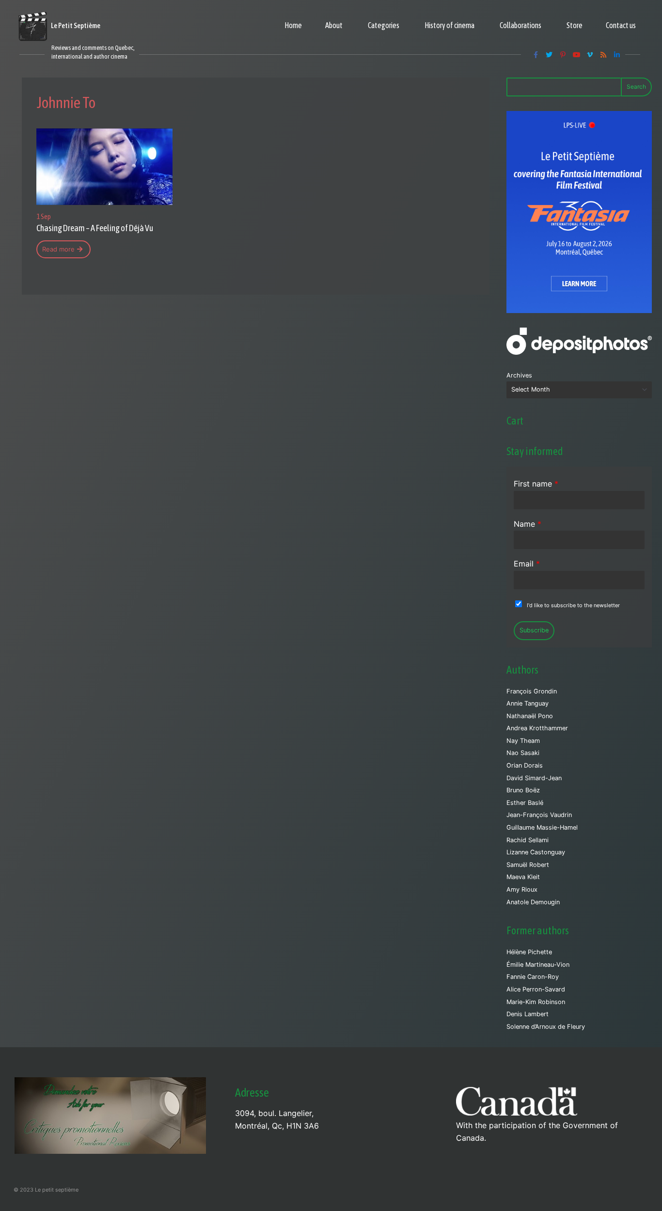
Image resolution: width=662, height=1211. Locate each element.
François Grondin (531, 691)
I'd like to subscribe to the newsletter (573, 605)
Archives (519, 375)
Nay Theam (523, 740)
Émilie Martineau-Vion (537, 964)
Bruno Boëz (523, 790)
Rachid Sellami (527, 840)
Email (527, 563)
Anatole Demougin (533, 902)
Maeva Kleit (523, 877)
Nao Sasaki (522, 752)
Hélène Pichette (529, 952)
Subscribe (534, 630)
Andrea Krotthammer (537, 728)
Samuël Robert (527, 864)
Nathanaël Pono (529, 716)
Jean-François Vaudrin (539, 814)
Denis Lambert (527, 1014)
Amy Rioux (521, 889)
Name (527, 524)
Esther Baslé (524, 802)
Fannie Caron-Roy (532, 976)
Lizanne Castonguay (535, 852)
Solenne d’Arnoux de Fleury (545, 1026)
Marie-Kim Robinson (535, 1002)
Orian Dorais (524, 765)
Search (636, 86)
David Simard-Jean (534, 778)
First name (536, 483)
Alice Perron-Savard (535, 989)
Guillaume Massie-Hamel (542, 827)
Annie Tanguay (527, 703)
